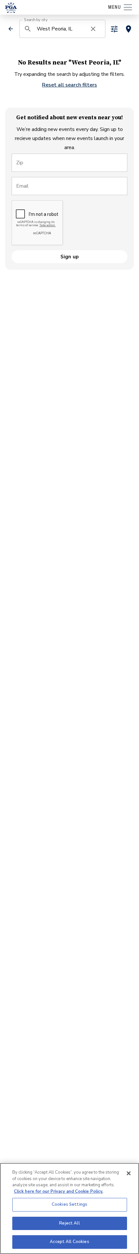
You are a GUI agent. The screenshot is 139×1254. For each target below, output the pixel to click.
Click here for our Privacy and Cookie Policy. (58, 1191)
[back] (10, 29)
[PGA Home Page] (11, 7)
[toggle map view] (128, 29)
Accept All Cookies (69, 1242)
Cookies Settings (69, 1204)
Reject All (69, 1223)
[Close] (129, 1173)
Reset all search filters (69, 84)
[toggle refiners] (114, 29)
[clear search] (93, 29)
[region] (69, 1208)
